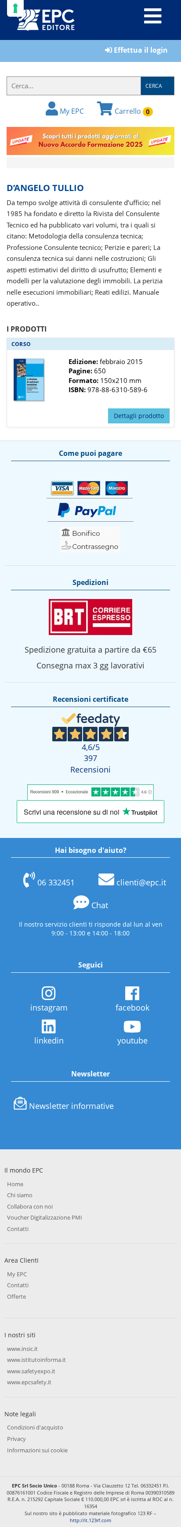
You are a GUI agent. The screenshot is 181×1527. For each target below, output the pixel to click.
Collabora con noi (30, 1206)
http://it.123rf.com (90, 1520)
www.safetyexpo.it (31, 1371)
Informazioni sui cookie (37, 1450)
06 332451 (56, 882)
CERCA (153, 86)
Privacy (16, 1439)
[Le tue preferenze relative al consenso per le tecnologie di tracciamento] (15, 8)
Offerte (16, 1296)
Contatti (18, 1229)
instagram (49, 1007)
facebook (132, 1007)
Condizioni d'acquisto (35, 1427)
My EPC (71, 111)
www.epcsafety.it (29, 1382)
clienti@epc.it (141, 882)
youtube (132, 1040)
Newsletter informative (71, 1106)
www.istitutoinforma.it (36, 1360)
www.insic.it (22, 1349)
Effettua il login (140, 50)
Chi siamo (20, 1195)
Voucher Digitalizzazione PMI (44, 1217)
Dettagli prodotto (139, 416)
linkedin (49, 1040)
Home (15, 1184)
